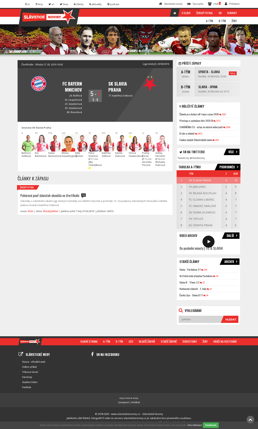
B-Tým (185, 86)
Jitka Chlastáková (95, 163)
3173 (218, 120)
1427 (199, 133)
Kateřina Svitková (122, 95)
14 (207, 295)
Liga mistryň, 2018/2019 (156, 64)
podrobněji (227, 167)
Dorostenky (189, 341)
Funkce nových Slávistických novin (195, 140)
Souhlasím (210, 425)
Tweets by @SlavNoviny (191, 158)
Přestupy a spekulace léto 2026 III (196, 121)
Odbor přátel (29, 366)
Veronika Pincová (146, 163)
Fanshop (27, 377)
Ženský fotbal (27, 187)
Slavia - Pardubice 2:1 (190, 269)
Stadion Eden (29, 382)
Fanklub (26, 387)
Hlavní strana (88, 341)
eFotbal (135, 402)
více (231, 152)
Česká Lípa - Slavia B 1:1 (191, 295)
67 (210, 288)
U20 (131, 341)
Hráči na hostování (225, 341)
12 (203, 282)
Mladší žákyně (147, 341)
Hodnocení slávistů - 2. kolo (192, 289)
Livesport (123, 402)
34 (216, 276)
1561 (224, 114)
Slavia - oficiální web (33, 361)
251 (205, 269)
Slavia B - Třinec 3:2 (189, 282)
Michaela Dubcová (160, 163)
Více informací (194, 425)
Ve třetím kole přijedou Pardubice (195, 276)
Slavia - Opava (208, 87)
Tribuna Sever (30, 372)
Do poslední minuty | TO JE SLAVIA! (201, 248)
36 (83, 195)
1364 (228, 127)
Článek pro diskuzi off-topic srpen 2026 (199, 114)
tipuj (232, 73)
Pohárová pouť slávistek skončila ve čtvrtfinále (49, 195)
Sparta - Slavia (209, 72)
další (230, 235)
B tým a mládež (187, 133)
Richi (30, 211)
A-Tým (185, 71)
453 (217, 140)
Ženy (205, 341)
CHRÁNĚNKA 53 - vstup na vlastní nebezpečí (201, 127)
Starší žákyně (169, 341)
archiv (229, 261)
